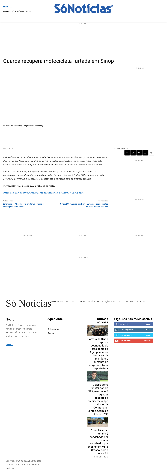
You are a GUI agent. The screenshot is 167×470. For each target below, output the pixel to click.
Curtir (148, 324)
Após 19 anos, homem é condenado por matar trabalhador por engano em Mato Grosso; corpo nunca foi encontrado (98, 443)
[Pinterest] (139, 152)
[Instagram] (8, 345)
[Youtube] (12, 345)
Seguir (148, 330)
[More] (151, 152)
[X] (133, 152)
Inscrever (147, 341)
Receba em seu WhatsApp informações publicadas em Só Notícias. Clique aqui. (43, 193)
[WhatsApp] (145, 152)
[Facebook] (127, 152)
